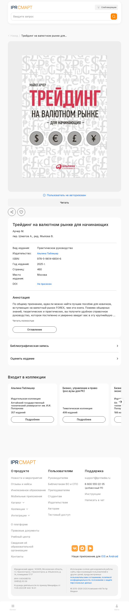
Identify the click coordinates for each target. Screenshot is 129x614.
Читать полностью (23, 320)
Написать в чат (94, 500)
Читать (64, 202)
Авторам (53, 508)
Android (113, 556)
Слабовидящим (108, 7)
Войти (116, 610)
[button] (64, 346)
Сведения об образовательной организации (22, 546)
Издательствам (58, 502)
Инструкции (93, 494)
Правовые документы (25, 530)
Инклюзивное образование (28, 490)
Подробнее (32, 419)
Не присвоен (44, 283)
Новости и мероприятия (26, 477)
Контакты (17, 556)
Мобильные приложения (26, 496)
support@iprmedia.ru (97, 477)
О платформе (19, 524)
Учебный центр (20, 536)
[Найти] (114, 16)
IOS (103, 556)
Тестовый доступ (59, 514)
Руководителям (58, 477)
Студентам (55, 496)
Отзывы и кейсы (21, 484)
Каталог (13, 610)
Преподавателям (59, 490)
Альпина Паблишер (47, 253)
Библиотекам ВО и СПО (63, 484)
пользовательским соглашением (85, 577)
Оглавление (34, 329)
